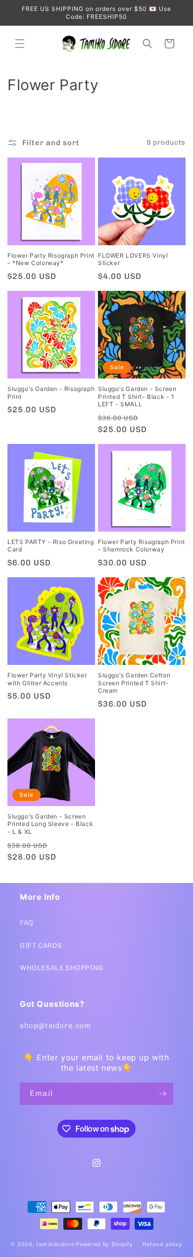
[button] (20, 44)
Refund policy (162, 1244)
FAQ (27, 923)
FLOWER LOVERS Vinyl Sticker (133, 259)
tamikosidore (55, 1244)
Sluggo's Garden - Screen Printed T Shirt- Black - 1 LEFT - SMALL (137, 396)
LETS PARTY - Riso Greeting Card (50, 545)
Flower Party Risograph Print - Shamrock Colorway (141, 545)
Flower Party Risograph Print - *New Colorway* (51, 259)
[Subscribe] (162, 1094)
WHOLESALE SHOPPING (61, 968)
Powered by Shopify (104, 1244)
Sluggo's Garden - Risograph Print (51, 392)
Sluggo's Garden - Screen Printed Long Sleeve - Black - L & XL (50, 824)
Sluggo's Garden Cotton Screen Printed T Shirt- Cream (134, 682)
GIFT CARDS (41, 945)
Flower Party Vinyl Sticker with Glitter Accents (47, 679)
